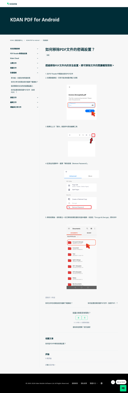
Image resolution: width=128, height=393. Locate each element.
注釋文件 (13, 63)
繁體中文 (93, 383)
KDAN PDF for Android (32, 40)
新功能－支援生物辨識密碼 (20, 78)
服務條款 (75, 383)
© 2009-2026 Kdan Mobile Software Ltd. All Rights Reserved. (47, 383)
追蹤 (48, 55)
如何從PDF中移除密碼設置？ (55, 344)
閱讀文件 (13, 68)
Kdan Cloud (14, 58)
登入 (48, 365)
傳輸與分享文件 (15, 107)
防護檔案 (45, 40)
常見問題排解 (15, 49)
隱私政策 (84, 383)
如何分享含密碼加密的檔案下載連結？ (59, 303)
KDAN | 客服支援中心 (16, 40)
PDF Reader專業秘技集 (18, 53)
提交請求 (87, 327)
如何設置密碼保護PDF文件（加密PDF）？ (103, 303)
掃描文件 (13, 97)
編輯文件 (13, 102)
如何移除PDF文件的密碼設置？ (22, 86)
